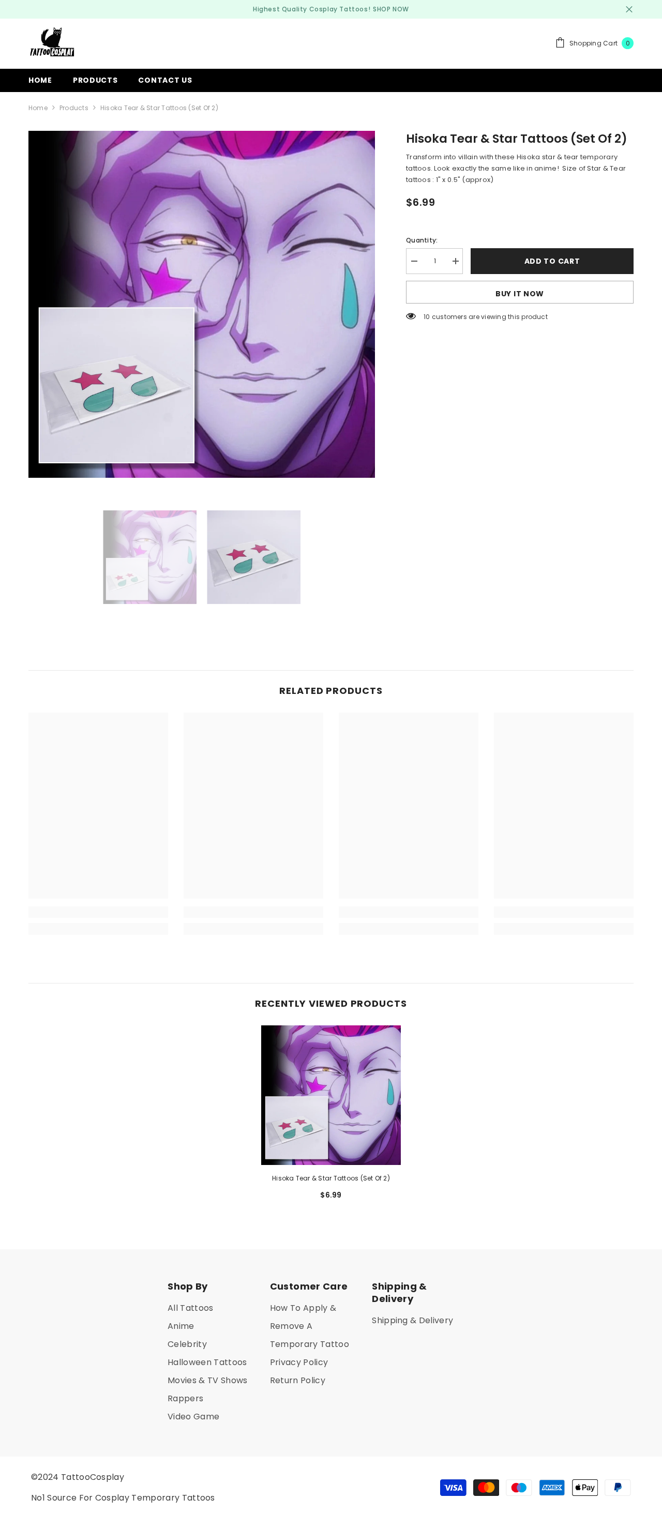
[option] (201, 304)
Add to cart (552, 261)
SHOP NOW (391, 9)
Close (629, 9)
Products (73, 107)
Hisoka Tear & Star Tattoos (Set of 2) (331, 1178)
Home (38, 107)
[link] (98, 912)
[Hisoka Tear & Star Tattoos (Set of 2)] (331, 1095)
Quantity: (422, 240)
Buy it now (519, 294)
